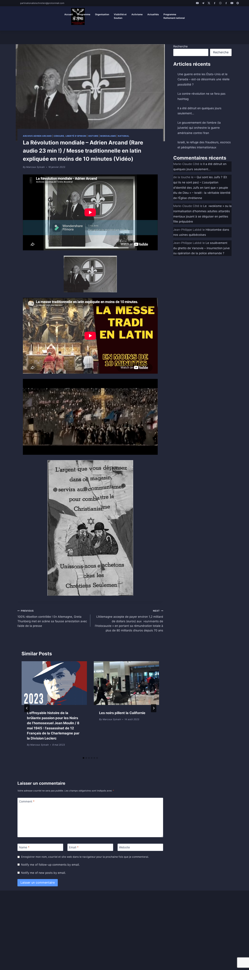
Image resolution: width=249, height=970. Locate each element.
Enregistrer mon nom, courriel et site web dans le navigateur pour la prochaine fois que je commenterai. (85, 856)
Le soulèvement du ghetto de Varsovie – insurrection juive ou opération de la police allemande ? (201, 248)
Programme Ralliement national (174, 16)
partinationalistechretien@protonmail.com (42, 3)
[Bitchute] (237, 3)
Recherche (180, 46)
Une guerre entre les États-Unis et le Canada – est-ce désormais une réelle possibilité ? (204, 79)
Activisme (137, 14)
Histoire (93, 136)
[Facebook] (214, 3)
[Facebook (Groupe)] (226, 3)
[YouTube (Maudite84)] (232, 3)
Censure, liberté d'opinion (70, 136)
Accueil (68, 14)
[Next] (153, 708)
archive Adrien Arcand (37, 136)
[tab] (83, 758)
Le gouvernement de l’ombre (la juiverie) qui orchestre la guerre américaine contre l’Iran (199, 128)
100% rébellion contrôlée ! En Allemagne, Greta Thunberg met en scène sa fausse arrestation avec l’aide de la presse (52, 618)
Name (24, 847)
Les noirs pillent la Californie (122, 713)
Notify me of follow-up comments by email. (50, 864)
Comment (27, 801)
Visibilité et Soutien (120, 16)
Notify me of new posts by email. (43, 872)
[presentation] (54, 683)
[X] (209, 3)
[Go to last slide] (27, 708)
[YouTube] (197, 3)
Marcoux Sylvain (35, 167)
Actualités (153, 14)
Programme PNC (84, 16)
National (123, 136)
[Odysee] (220, 3)
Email (74, 847)
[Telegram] (203, 3)
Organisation (102, 14)
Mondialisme (108, 136)
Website (124, 847)
